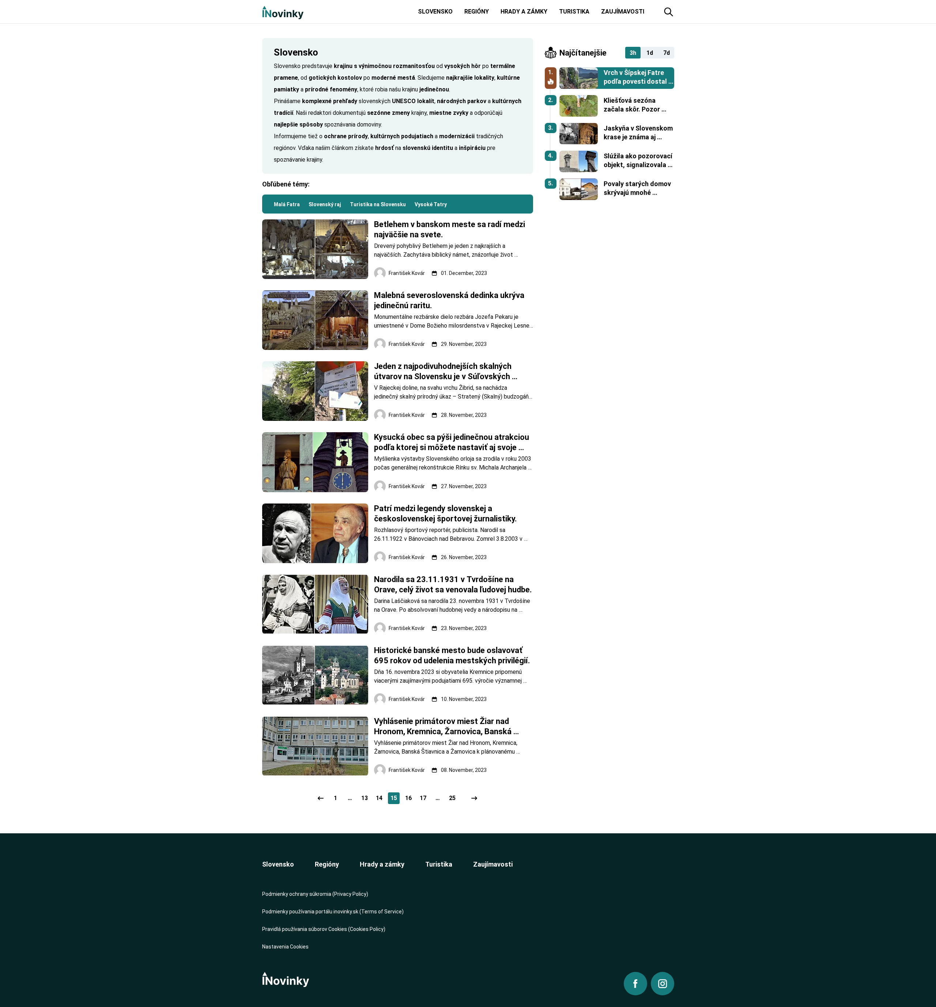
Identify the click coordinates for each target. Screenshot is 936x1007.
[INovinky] (282, 12)
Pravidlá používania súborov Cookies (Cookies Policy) (323, 929)
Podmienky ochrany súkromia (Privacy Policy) (315, 894)
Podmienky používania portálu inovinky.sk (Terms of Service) (333, 911)
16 (408, 798)
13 (364, 798)
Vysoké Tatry (431, 204)
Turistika (438, 864)
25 (452, 798)
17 (423, 798)
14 (379, 798)
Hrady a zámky (382, 864)
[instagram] (662, 983)
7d (666, 52)
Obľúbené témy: (286, 184)
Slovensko (278, 864)
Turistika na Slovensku (378, 204)
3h (633, 52)
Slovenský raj (325, 204)
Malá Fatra (287, 204)
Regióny (327, 864)
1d (649, 52)
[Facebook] (635, 983)
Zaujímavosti (493, 864)
